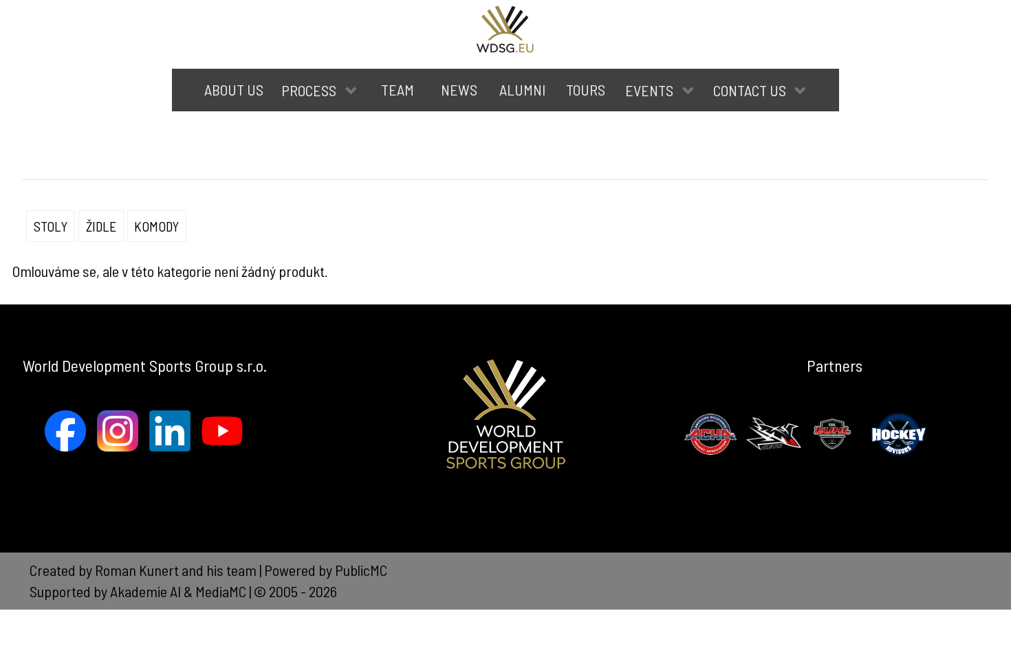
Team (397, 89)
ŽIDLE (101, 226)
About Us (233, 89)
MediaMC (220, 591)
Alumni (522, 89)
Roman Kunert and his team (177, 570)
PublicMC (361, 570)
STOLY (50, 226)
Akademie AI (145, 591)
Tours (585, 89)
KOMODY (156, 226)
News (459, 89)
